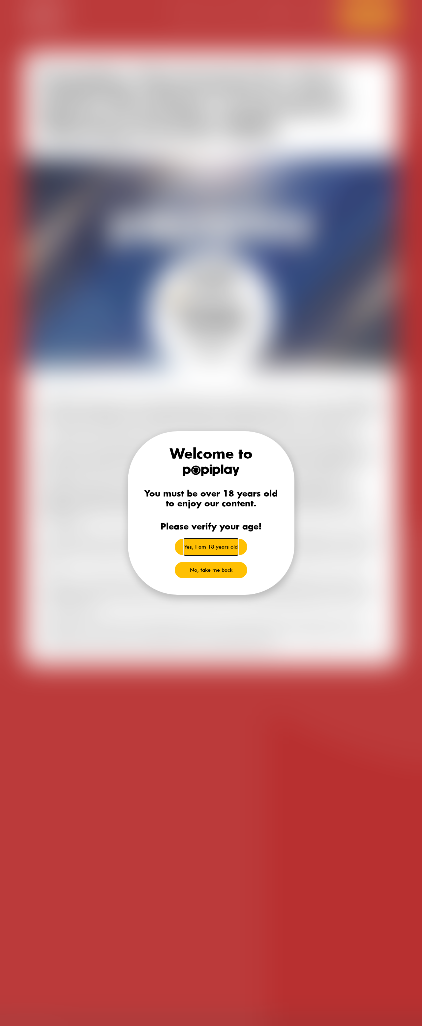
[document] (211, 513)
